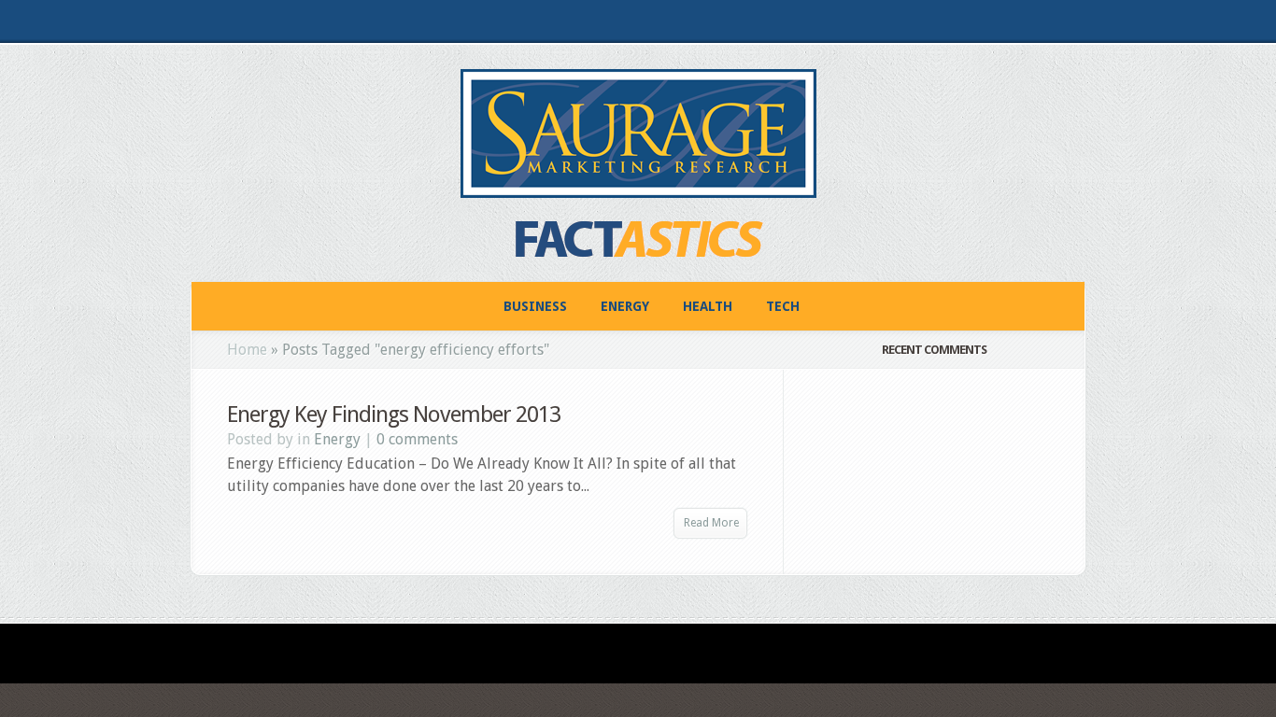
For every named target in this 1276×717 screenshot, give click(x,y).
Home (247, 349)
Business (535, 306)
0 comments (417, 439)
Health (707, 306)
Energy (625, 306)
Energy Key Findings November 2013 (393, 414)
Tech (783, 306)
